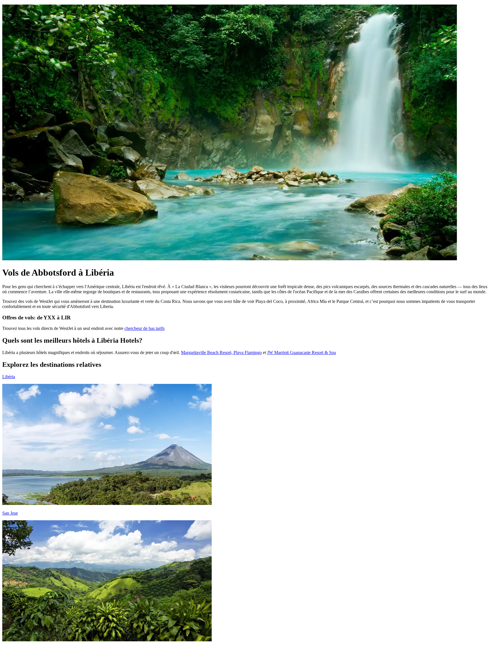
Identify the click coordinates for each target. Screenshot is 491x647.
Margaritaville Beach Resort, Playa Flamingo (221, 352)
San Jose (10, 513)
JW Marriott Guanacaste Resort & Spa (301, 352)
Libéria (8, 376)
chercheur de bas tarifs (144, 328)
